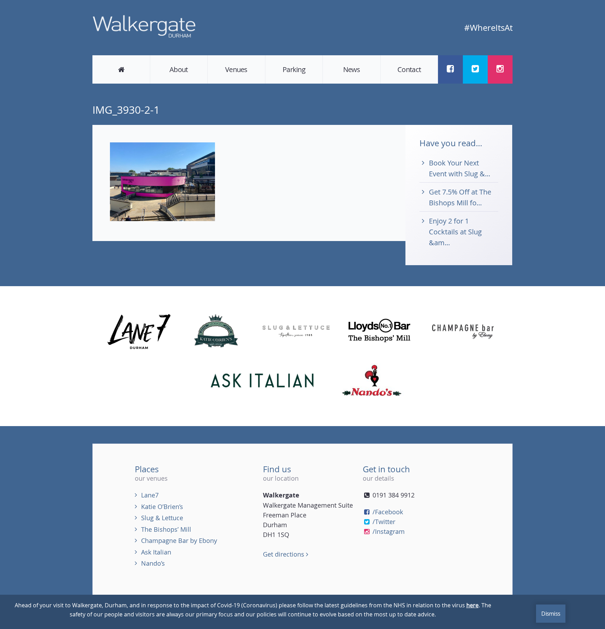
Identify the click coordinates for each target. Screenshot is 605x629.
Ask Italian (156, 552)
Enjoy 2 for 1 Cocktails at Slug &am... (455, 231)
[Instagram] (500, 68)
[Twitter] (475, 68)
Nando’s (153, 563)
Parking (294, 69)
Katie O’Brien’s (162, 506)
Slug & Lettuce (162, 518)
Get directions (284, 554)
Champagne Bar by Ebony (179, 540)
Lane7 (150, 495)
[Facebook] (450, 68)
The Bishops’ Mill (166, 529)
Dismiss (550, 613)
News (351, 69)
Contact (409, 69)
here (472, 605)
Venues (236, 69)
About (178, 69)
